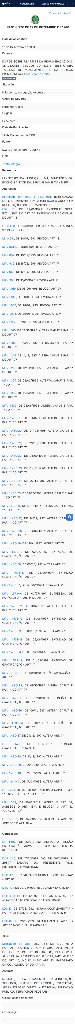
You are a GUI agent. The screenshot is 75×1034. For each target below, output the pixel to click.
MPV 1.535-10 (11, 673)
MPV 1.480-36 (12, 710)
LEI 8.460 (8, 226)
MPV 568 (9, 802)
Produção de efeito (37, 74)
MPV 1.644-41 (11, 781)
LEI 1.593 (9, 841)
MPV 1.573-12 (12, 660)
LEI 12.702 (9, 819)
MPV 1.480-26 (11, 506)
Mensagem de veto (16, 943)
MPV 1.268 (9, 368)
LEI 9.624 (8, 790)
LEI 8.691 (8, 238)
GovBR (6, 3)
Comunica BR (27, 4)
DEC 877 (8, 921)
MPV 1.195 (9, 343)
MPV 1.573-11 (12, 639)
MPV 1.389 (9, 393)
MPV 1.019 (9, 288)
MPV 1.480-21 (11, 443)
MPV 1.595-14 (12, 723)
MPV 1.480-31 (11, 585)
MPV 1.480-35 (12, 685)
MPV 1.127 (8, 322)
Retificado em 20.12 (16, 196)
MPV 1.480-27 (11, 518)
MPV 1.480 (9, 405)
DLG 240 (8, 858)
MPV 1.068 (9, 305)
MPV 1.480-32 (12, 606)
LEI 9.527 (11, 744)
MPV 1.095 (9, 313)
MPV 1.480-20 (12, 430)
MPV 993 (8, 280)
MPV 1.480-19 (11, 418)
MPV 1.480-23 (12, 468)
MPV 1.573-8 (12, 572)
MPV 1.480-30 (11, 564)
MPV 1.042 (9, 297)
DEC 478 (8, 875)
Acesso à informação (53, 4)
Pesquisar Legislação (60, 13)
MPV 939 (8, 263)
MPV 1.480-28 (12, 531)
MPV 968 (8, 272)
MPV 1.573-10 (12, 618)
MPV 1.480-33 (11, 631)
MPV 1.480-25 (11, 493)
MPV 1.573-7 (11, 551)
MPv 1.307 (9, 380)
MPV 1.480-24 (12, 480)
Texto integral (11, 164)
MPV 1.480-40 (11, 773)
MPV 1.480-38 (11, 756)
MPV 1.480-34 (11, 652)
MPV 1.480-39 (11, 764)
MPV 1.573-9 (11, 593)
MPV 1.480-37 (11, 735)
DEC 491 (8, 887)
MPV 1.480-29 (11, 543)
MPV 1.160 (9, 330)
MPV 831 (8, 247)
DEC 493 (8, 896)
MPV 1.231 (9, 355)
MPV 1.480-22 (12, 455)
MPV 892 (8, 255)
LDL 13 (8, 209)
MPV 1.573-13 (12, 698)
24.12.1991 (44, 196)
